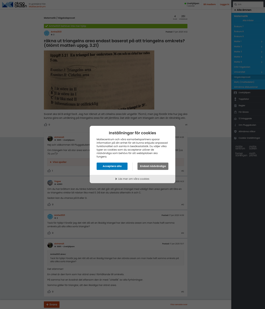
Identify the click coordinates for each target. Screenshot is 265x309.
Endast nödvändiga (153, 166)
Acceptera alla (112, 166)
